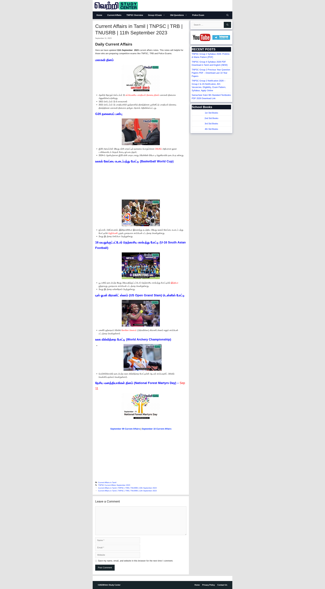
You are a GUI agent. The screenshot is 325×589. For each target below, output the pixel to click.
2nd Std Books (211, 118)
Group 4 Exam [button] (155, 15)
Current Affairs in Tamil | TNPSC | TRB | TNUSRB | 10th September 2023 (127, 488)
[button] (227, 15)
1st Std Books (211, 113)
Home (99, 15)
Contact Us (222, 585)
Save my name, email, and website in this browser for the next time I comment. (135, 561)
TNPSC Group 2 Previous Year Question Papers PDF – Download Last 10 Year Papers (211, 73)
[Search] (227, 25)
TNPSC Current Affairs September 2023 (114, 485)
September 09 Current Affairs (125, 429)
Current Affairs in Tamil (107, 482)
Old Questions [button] (177, 15)
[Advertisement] (141, 182)
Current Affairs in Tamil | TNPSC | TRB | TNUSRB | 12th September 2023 (127, 491)
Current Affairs (114, 15)
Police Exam (198, 15)
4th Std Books (211, 129)
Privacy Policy (208, 585)
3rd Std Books (211, 123)
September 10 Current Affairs (156, 429)
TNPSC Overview (134, 15)
